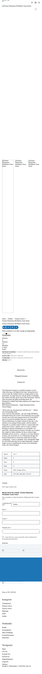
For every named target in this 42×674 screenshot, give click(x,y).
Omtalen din (6, 527)
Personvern (5, 656)
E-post (4, 518)
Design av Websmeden (9, 666)
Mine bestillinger (7, 632)
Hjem (4, 649)
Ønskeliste (5, 638)
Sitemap (4, 664)
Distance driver (17, 355)
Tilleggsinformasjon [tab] (21, 376)
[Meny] (39, 2)
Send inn (5, 543)
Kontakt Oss (6, 654)
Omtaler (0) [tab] (21, 382)
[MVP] (5, 343)
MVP (31, 358)
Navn (4, 509)
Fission (26, 358)
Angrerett (5, 662)
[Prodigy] (10, 550)
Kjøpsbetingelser (7, 659)
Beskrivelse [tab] (21, 370)
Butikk (4, 627)
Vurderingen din (6, 504)
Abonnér (12, 577)
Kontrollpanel (6, 630)
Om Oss (4, 651)
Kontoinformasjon (8, 635)
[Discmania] (31, 550)
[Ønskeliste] (32, 2)
